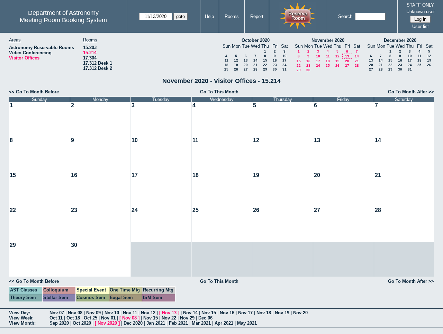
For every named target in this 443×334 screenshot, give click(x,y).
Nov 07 (56, 312)
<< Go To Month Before (34, 91)
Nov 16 (227, 312)
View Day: (19, 312)
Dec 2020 (133, 323)
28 (255, 69)
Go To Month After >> (411, 91)
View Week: (21, 318)
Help (209, 16)
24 (284, 65)
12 (236, 60)
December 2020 (400, 40)
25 (226, 69)
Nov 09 (93, 312)
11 (226, 60)
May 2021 (247, 323)
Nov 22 (169, 318)
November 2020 (327, 40)
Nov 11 (130, 312)
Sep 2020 (59, 323)
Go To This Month (219, 91)
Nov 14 (190, 312)
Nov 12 (148, 312)
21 (255, 65)
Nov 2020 (107, 323)
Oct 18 (73, 318)
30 (275, 69)
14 (255, 60)
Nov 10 (112, 312)
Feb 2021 (178, 323)
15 (265, 60)
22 (265, 65)
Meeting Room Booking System (63, 20)
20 (246, 65)
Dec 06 (205, 318)
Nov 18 (263, 312)
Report (256, 16)
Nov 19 (282, 312)
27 (246, 69)
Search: (346, 16)
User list (420, 26)
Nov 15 (208, 312)
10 (284, 56)
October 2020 (256, 40)
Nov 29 (187, 318)
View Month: (22, 323)
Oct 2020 (82, 323)
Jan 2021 (155, 323)
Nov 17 (245, 312)
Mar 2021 (201, 323)
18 (226, 65)
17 (284, 60)
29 (265, 69)
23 (275, 65)
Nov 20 (300, 312)
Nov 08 (75, 312)
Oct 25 (90, 318)
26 (236, 69)
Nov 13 (169, 312)
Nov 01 (108, 318)
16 (275, 60)
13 (246, 60)
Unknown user (420, 11)
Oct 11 (56, 318)
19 (236, 65)
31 (284, 69)
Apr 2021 (224, 323)
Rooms (232, 16)
